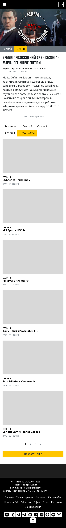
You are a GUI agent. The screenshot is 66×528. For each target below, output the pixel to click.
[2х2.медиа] (53, 514)
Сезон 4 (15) (27, 133)
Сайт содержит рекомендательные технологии (25, 490)
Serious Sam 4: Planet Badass (21, 432)
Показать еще (33, 454)
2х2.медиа (26, 502)
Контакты (56, 502)
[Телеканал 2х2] (18, 514)
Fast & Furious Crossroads (19, 381)
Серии (21, 49)
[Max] (30, 514)
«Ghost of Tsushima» (16, 180)
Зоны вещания (33, 506)
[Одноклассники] (13, 514)
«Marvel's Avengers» (16, 280)
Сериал (7, 49)
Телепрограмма (24, 497)
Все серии (11, 126)
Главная (9, 497)
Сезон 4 (7, 177)
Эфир (37, 502)
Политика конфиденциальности (25, 487)
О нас (45, 502)
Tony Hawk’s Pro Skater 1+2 (20, 331)
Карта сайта (55, 497)
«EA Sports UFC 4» (14, 230)
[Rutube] (41, 514)
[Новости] (33, 520)
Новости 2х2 (11, 502)
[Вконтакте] (7, 514)
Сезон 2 (42, 126)
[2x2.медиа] (24, 514)
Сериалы (40, 497)
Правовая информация (26, 484)
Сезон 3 (10, 133)
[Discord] (36, 514)
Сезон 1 (27, 126)
